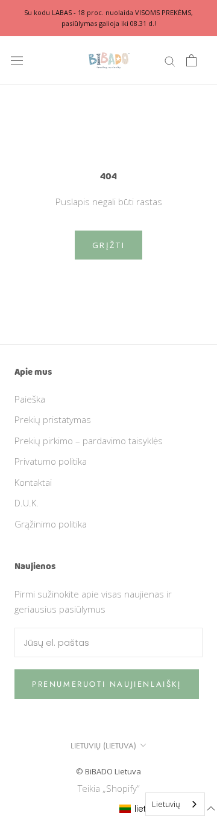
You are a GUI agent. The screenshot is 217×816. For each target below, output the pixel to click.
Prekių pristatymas (52, 419)
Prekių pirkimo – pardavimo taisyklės (88, 441)
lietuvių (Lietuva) (103, 745)
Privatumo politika (50, 461)
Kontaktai (33, 482)
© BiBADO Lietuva (108, 771)
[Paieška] (170, 61)
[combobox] (175, 804)
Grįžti (108, 245)
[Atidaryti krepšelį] (191, 60)
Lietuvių (166, 803)
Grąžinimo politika (50, 524)
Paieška (29, 399)
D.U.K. (26, 503)
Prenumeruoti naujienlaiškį (106, 684)
